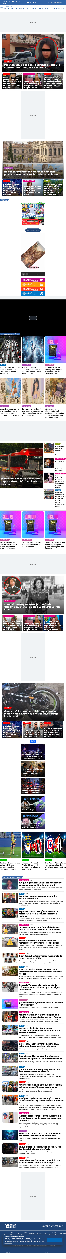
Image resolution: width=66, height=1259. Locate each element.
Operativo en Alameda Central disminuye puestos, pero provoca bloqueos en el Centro (40, 1057)
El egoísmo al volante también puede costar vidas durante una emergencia (32, 791)
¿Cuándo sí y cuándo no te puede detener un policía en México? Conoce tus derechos (40, 1086)
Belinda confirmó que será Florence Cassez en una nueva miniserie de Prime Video (33, 190)
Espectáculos (29, 74)
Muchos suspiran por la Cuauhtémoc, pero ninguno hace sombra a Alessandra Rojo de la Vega (32, 807)
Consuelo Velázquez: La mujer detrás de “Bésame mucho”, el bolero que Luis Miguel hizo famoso (32, 607)
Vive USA (11, 1234)
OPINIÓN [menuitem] (54, 8)
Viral (47, 181)
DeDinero (32, 1234)
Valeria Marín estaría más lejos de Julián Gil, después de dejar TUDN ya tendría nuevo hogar (12, 626)
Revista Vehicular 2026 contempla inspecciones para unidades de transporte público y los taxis (39, 1030)
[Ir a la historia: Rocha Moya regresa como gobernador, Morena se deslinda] (10, 898)
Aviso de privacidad (17, 1245)
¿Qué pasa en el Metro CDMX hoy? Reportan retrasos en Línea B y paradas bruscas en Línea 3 (41, 1100)
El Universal (3, 1234)
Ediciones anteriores (33, 230)
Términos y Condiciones (40, 1245)
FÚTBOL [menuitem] (41, 8)
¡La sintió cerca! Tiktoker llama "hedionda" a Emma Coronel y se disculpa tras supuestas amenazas (40, 1118)
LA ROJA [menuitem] (7, 7)
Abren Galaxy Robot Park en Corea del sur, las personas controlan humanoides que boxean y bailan (53, 189)
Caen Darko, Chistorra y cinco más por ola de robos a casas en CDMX (33, 733)
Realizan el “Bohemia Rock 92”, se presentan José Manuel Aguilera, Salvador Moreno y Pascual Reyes (32, 755)
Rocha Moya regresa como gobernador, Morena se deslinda (38, 897)
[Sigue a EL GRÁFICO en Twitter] (32, 1251)
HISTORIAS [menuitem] (10, 8)
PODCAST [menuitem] (61, 8)
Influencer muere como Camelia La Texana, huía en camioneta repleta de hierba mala (40, 928)
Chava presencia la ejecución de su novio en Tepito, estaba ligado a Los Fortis (40, 1148)
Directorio (28, 1245)
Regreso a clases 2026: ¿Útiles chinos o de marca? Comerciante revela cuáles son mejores (38, 913)
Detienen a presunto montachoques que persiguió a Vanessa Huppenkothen (33, 85)
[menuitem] (27, 2)
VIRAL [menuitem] (26, 8)
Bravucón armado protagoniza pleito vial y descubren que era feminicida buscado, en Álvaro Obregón (12, 83)
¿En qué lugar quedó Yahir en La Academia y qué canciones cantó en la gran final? (40, 883)
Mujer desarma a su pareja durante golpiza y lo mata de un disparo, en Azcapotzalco (32, 66)
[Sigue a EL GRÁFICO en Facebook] (31, 1251)
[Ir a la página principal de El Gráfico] (1, 7)
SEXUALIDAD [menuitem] (33, 8)
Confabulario (42, 1234)
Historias (8, 168)
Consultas (62, 1234)
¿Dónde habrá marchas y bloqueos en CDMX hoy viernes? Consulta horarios (40, 1070)
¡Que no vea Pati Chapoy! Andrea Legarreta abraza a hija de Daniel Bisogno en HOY (52, 626)
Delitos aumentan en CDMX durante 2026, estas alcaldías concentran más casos (53, 732)
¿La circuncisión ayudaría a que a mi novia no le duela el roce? (41, 1003)
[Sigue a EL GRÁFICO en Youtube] (34, 1251)
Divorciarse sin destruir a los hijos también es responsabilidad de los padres (32, 772)
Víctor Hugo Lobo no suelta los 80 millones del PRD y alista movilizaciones (32, 825)
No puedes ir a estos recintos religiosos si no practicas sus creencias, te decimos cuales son (31, 173)
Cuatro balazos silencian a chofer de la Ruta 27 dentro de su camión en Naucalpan (40, 1161)
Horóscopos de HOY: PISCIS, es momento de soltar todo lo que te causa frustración (39, 1134)
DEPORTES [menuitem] (47, 8)
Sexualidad (23, 1000)
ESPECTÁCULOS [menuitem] (19, 8)
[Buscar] (48, 2)
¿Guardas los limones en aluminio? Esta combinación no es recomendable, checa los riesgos (40, 971)
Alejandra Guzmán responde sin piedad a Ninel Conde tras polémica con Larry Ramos (40, 1015)
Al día (21, 893)
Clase (17, 1234)
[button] (23, 274)
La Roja (7, 61)
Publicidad (52, 1245)
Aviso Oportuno (52, 1234)
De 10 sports (24, 1234)
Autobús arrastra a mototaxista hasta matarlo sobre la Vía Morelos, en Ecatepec (39, 941)
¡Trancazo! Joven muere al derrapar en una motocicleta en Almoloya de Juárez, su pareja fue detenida (53, 83)
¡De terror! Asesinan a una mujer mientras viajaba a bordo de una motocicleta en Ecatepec (12, 189)
